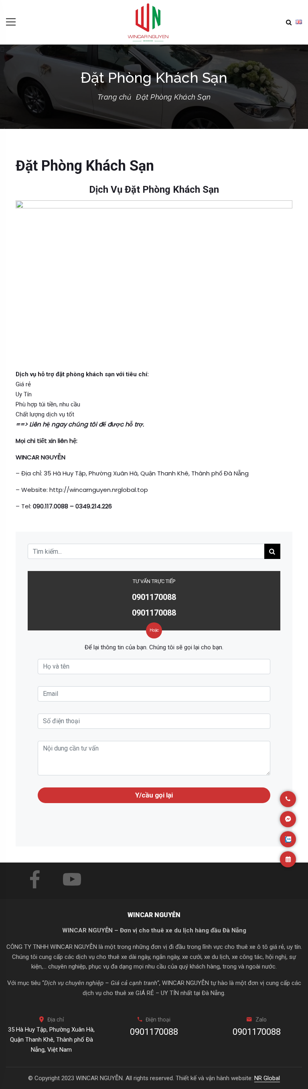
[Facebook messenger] (288, 819)
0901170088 (154, 597)
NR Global (267, 1078)
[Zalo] (288, 839)
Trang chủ (114, 97)
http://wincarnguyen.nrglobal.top (98, 489)
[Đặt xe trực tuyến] (288, 859)
